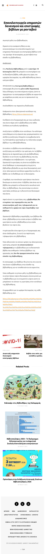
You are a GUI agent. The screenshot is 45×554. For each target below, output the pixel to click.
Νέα (23, 18)
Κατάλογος (34, 511)
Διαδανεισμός (21, 518)
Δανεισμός (22, 511)
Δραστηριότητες (11, 515)
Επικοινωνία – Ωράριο (29, 515)
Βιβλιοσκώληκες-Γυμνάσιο (21, 533)
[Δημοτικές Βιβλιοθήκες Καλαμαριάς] (15, 5)
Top (23, 549)
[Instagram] (28, 504)
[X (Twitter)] (22, 504)
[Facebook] (17, 504)
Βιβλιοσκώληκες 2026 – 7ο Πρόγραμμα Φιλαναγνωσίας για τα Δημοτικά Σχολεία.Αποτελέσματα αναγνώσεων (22, 441)
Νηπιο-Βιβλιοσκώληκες (21, 526)
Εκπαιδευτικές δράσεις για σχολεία (22, 536)
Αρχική (6, 511)
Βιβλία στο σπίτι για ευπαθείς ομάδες (21, 522)
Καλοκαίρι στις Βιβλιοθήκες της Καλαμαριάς (22, 403)
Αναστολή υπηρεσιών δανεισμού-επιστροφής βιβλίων (11, 356)
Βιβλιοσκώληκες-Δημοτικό (21, 529)
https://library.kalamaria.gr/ (22, 114)
